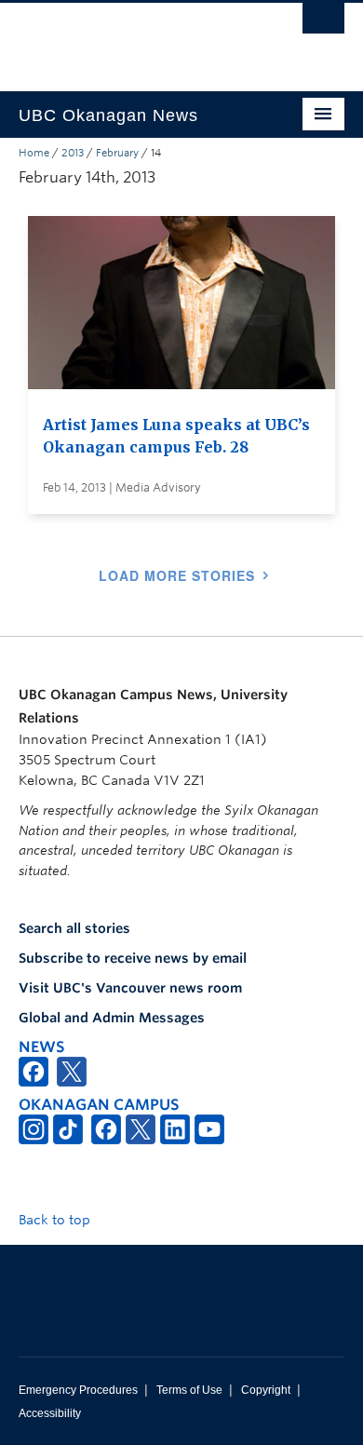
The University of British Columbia (133, 38)
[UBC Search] (323, 23)
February (117, 152)
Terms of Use (189, 1390)
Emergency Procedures (78, 1390)
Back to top (56, 1219)
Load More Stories (177, 575)
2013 (72, 152)
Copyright (265, 1390)
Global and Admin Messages (112, 1017)
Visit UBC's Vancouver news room (130, 987)
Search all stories (74, 928)
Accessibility (50, 1413)
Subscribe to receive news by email (133, 958)
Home (34, 152)
